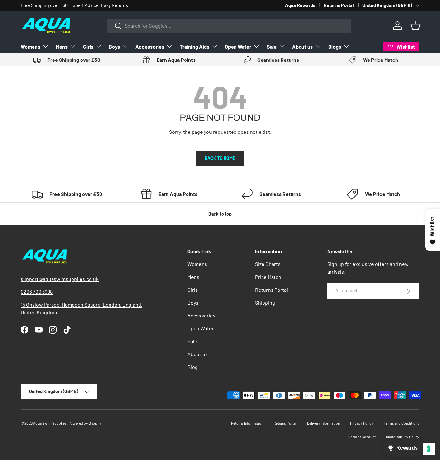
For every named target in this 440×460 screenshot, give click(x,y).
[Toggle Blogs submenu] (346, 46)
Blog (192, 367)
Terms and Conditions (401, 423)
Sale (272, 46)
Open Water (238, 46)
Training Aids (194, 46)
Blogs (334, 46)
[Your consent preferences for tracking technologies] (429, 449)
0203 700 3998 (37, 292)
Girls (88, 46)
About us (302, 46)
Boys (114, 46)
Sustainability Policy (402, 436)
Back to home (220, 158)
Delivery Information (323, 423)
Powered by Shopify (84, 423)
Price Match (268, 277)
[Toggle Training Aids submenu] (214, 46)
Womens (30, 46)
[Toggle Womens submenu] (45, 46)
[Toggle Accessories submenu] (169, 46)
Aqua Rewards (300, 5)
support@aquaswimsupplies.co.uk (60, 279)
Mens (62, 46)
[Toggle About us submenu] (318, 46)
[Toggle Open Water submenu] (256, 46)
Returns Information (247, 423)
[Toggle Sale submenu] (282, 46)
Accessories (149, 46)
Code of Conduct (362, 436)
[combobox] (229, 25)
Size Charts (268, 264)
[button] (415, 25)
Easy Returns (114, 5)
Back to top (220, 213)
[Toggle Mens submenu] (73, 46)
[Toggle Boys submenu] (125, 46)
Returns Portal (339, 5)
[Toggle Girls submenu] (98, 46)
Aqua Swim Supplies (50, 423)
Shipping (265, 302)
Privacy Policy (361, 423)
